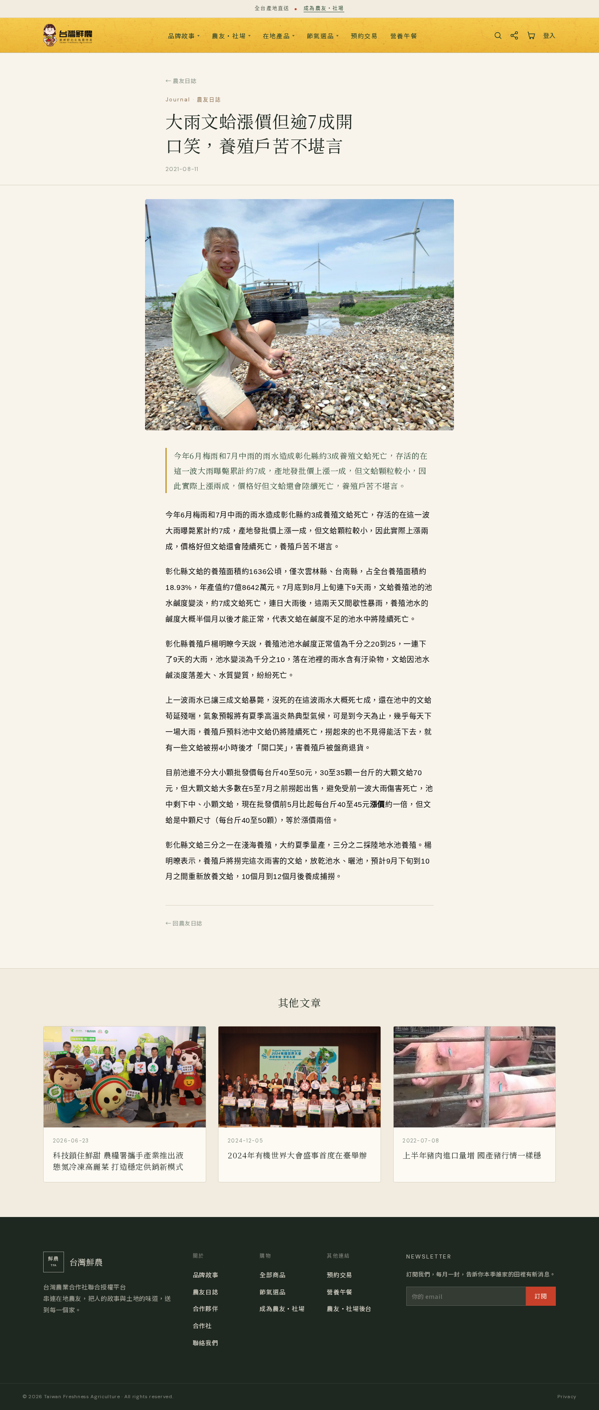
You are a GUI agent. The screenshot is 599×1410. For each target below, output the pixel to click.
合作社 (202, 1325)
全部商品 (272, 1274)
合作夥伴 (205, 1308)
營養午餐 (404, 35)
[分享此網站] (514, 35)
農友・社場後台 (349, 1308)
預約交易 (364, 35)
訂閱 (541, 1296)
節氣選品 (320, 35)
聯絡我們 (205, 1342)
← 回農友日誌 (184, 923)
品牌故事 (181, 35)
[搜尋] (497, 35)
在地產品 (276, 35)
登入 (549, 35)
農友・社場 (229, 35)
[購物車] (530, 35)
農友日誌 (205, 1291)
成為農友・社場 (324, 8)
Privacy (567, 1396)
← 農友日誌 (180, 81)
